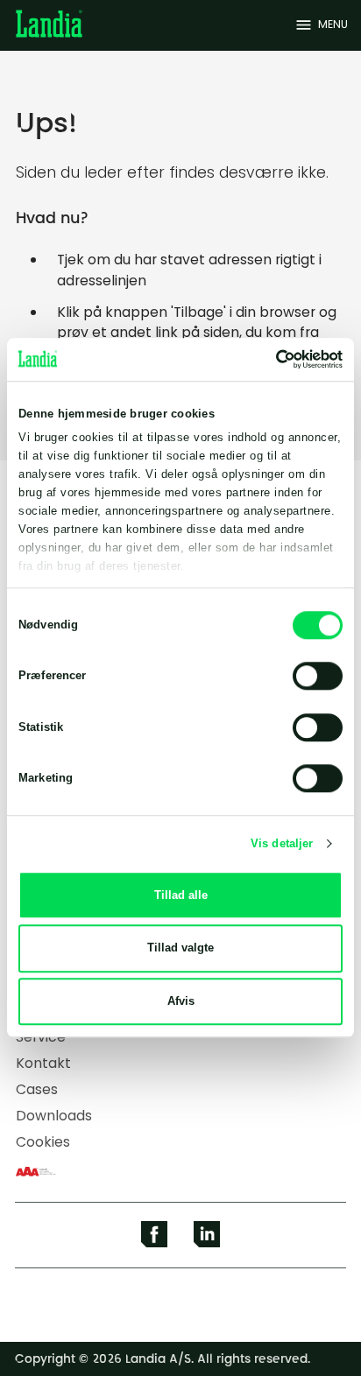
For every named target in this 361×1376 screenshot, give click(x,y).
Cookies (43, 1142)
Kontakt (43, 1063)
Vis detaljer (282, 843)
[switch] (318, 677)
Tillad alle (181, 895)
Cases (37, 1089)
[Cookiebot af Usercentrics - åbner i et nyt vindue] (266, 359)
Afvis (181, 1000)
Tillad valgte (180, 948)
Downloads (54, 1116)
